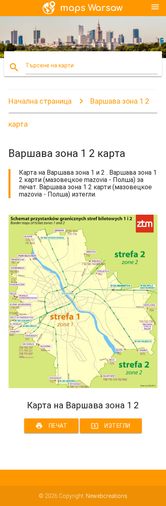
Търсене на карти (49, 65)
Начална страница (40, 101)
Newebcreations (106, 496)
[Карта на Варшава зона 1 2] (83, 386)
